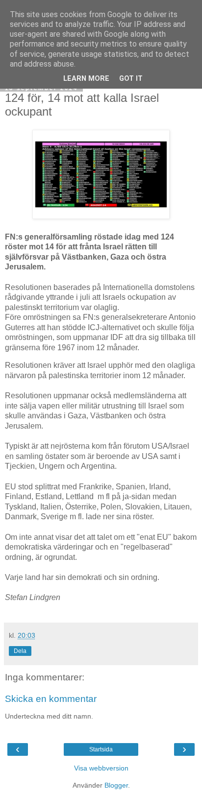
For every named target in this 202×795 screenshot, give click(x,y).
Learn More (86, 78)
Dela (20, 651)
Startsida (101, 749)
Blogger (116, 785)
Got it (131, 78)
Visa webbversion (101, 768)
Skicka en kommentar (51, 699)
